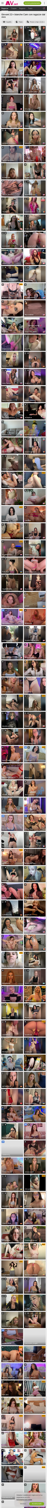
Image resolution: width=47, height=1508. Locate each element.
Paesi (21, 22)
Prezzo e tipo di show (37, 22)
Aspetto (9, 22)
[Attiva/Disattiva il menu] (2, 3)
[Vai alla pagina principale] (14, 3)
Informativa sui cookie (24, 1499)
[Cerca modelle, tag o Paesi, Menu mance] (44, 8)
